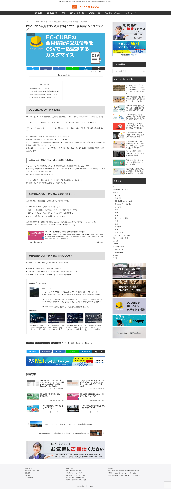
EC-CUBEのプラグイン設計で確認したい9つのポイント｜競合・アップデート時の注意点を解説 (93, 328)
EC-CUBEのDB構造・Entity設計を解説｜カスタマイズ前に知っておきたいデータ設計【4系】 (74, 328)
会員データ (80, 343)
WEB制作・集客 (119, 247)
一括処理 (71, 343)
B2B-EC (116, 192)
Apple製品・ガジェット (121, 190)
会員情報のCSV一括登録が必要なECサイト (43, 94)
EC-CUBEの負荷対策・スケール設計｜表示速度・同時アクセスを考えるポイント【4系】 (56, 327)
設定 (116, 224)
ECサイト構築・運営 (120, 238)
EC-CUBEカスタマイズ (43, 343)
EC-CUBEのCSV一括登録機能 (39, 88)
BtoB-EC (44, 322)
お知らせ (116, 255)
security (115, 241)
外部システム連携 (121, 218)
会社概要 (27, 473)
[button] (143, 71)
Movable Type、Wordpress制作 (75, 477)
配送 (116, 229)
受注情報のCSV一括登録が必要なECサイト (43, 97)
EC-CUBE (62, 322)
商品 (116, 215)
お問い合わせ (29, 477)
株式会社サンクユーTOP (32, 470)
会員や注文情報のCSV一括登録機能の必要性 (46, 91)
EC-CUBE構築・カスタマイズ (75, 470)
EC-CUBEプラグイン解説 (122, 235)
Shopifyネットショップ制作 (74, 473)
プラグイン (119, 207)
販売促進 (118, 227)
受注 (59, 343)
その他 (115, 258)
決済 (116, 221)
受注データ (89, 343)
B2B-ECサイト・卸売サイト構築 (75, 475)
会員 (53, 343)
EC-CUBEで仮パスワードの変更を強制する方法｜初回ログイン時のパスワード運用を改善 (37, 327)
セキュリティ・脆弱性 (123, 204)
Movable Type (120, 249)
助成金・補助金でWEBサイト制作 (76, 480)
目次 (41, 84)
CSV (64, 343)
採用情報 (27, 475)
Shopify (115, 244)
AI (113, 187)
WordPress (119, 252)
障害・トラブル (120, 232)
